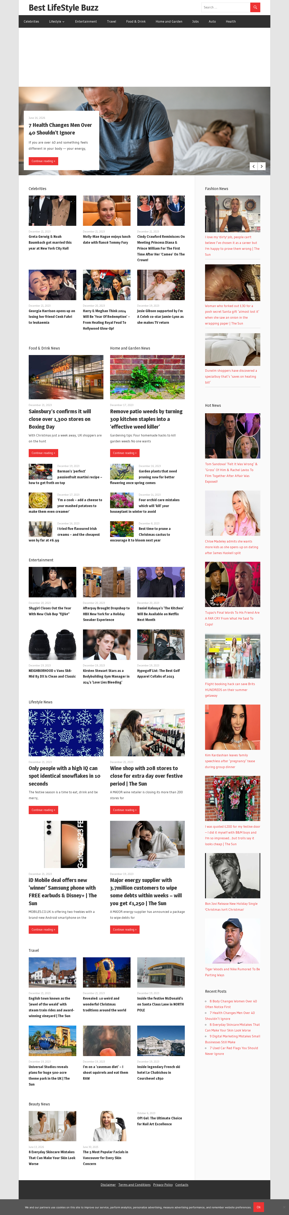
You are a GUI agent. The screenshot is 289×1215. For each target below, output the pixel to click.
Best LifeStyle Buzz (63, 7)
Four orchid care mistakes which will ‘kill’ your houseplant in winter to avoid (144, 506)
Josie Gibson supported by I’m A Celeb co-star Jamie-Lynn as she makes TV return (160, 317)
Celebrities (31, 21)
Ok (259, 1207)
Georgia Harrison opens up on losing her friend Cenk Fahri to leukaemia (52, 317)
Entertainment (86, 21)
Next (262, 166)
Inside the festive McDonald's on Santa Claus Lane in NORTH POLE (160, 1004)
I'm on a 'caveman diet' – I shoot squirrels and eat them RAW (105, 1073)
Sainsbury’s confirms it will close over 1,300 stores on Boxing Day (60, 419)
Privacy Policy (163, 1185)
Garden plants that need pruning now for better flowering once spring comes (143, 477)
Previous (254, 166)
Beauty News (39, 1104)
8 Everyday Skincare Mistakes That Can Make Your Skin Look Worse (52, 1158)
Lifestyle (55, 21)
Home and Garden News (130, 348)
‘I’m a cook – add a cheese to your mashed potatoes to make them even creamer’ (65, 506)
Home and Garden (169, 21)
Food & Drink (136, 21)
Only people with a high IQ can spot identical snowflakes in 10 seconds (64, 776)
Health (231, 21)
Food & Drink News (44, 348)
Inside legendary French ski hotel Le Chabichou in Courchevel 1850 (158, 1073)
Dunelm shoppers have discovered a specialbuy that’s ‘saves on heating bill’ (231, 376)
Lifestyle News (40, 702)
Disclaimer (108, 1185)
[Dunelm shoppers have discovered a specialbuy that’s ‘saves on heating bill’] (232, 365)
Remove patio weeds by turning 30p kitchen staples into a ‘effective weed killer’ (146, 419)
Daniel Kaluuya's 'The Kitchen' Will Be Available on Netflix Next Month (160, 614)
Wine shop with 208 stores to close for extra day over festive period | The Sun (146, 776)
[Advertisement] (144, 57)
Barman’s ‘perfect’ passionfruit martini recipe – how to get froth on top (65, 477)
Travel (111, 21)
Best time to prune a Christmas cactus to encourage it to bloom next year (140, 534)
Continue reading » (43, 161)
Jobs (195, 21)
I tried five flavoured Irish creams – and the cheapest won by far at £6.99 (64, 534)
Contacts (181, 1185)
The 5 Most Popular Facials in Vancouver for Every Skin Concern (105, 1158)
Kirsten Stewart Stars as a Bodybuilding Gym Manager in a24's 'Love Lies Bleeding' (106, 677)
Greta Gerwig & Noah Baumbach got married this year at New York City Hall (50, 242)
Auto (212, 21)
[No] (284, 1207)
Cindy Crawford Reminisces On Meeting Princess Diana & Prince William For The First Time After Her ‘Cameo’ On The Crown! (161, 248)
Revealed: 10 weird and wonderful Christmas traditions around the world (104, 1004)
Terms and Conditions (134, 1185)
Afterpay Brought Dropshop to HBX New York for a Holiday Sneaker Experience (106, 614)
